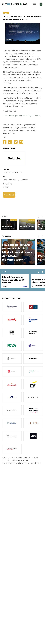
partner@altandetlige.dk (30, 463)
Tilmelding (9, 195)
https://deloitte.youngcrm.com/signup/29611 (21, 116)
